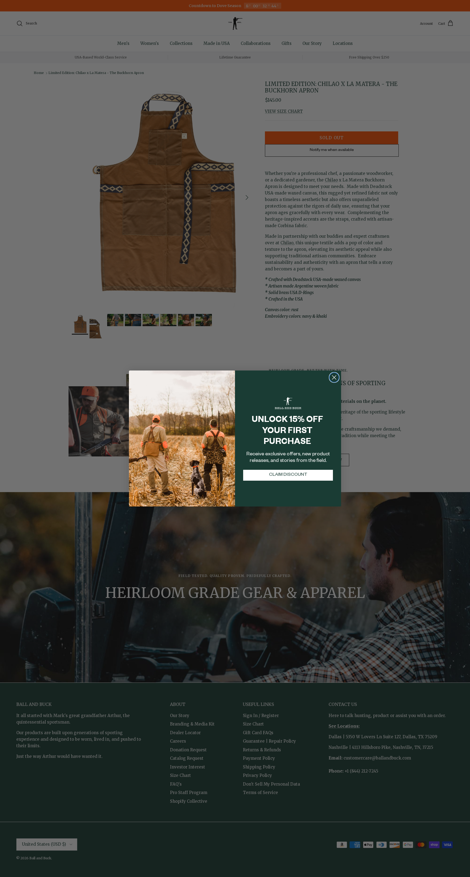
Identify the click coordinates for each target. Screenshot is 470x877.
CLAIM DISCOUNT (288, 475)
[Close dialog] (334, 377)
